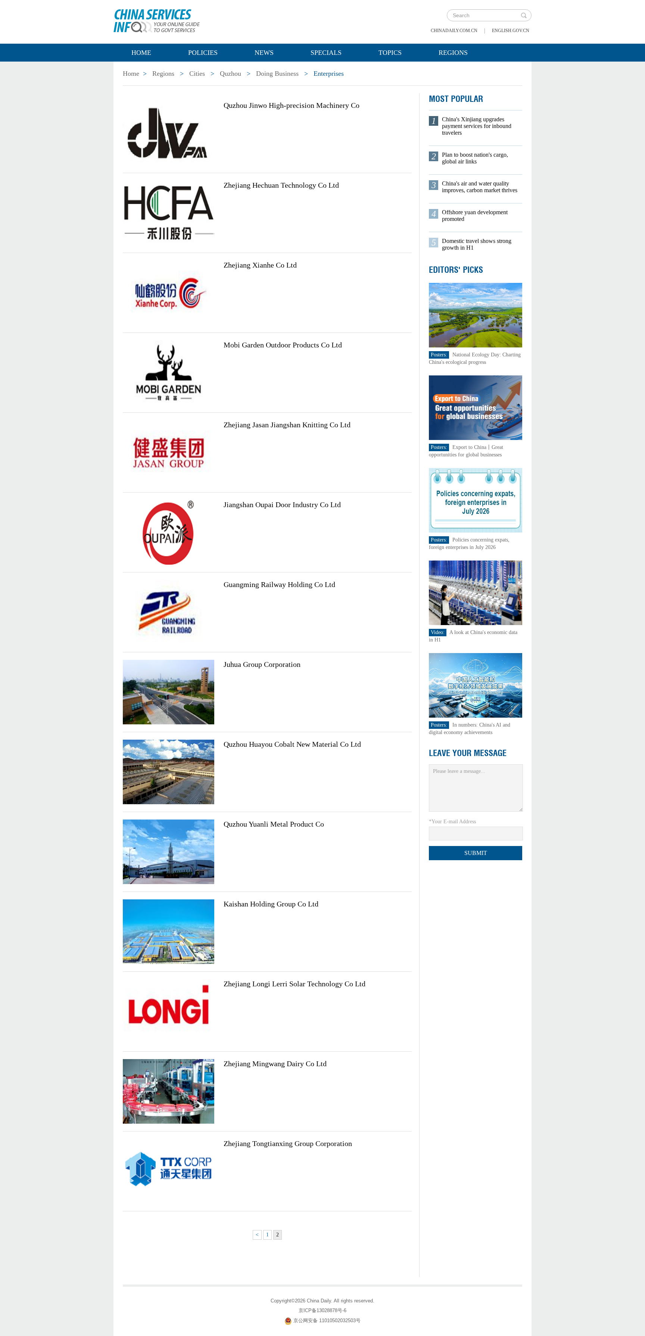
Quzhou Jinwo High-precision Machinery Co (291, 105)
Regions (453, 52)
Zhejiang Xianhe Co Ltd (260, 265)
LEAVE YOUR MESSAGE (468, 753)
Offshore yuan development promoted (475, 215)
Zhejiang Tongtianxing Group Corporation (288, 1143)
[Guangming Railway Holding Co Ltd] (168, 611)
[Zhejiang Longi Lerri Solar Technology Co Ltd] (168, 1011)
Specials (326, 52)
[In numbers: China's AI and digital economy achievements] (475, 685)
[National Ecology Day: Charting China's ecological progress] (475, 315)
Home (141, 52)
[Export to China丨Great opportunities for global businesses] (475, 407)
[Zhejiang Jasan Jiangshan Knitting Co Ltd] (168, 452)
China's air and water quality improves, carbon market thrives (479, 186)
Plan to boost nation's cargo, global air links (475, 158)
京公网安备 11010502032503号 (327, 1320)
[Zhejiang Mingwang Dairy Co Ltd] (168, 1090)
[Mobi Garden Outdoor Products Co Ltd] (168, 372)
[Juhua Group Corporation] (168, 691)
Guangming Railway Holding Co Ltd (279, 584)
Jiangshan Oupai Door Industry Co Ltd (282, 504)
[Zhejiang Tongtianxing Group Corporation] (168, 1170)
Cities (197, 73)
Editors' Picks (456, 269)
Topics (390, 52)
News (264, 52)
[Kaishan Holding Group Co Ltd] (168, 931)
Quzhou (230, 73)
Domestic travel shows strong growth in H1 (476, 244)
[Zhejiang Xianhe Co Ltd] (168, 292)
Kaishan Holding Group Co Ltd (271, 904)
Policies (203, 52)
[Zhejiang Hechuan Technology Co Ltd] (168, 212)
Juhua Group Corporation (262, 664)
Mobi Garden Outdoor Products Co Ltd (283, 345)
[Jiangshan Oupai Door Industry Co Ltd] (168, 531)
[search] (523, 15)
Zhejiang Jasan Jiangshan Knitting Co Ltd (287, 425)
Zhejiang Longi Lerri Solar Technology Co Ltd (294, 984)
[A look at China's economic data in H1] (475, 592)
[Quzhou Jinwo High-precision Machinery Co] (168, 132)
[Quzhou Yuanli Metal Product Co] (168, 851)
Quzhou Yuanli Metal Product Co (274, 824)
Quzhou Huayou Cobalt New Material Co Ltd (292, 744)
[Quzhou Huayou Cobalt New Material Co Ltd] (168, 771)
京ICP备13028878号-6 (322, 1310)
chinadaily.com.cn (454, 30)
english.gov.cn (510, 30)
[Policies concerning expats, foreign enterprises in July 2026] (475, 500)
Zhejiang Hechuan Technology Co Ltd (281, 185)
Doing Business (277, 73)
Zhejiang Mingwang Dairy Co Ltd (275, 1063)
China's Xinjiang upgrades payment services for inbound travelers (476, 126)
